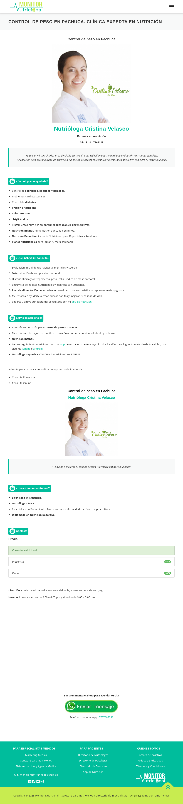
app (62, 344)
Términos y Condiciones (150, 766)
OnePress (135, 795)
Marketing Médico (36, 755)
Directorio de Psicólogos (93, 760)
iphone (25, 348)
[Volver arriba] (168, 787)
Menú (171, 6)
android (38, 348)
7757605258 (106, 717)
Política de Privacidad (150, 760)
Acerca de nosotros (150, 755)
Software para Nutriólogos (36, 760)
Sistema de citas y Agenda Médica (36, 766)
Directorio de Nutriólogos (93, 755)
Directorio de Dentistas (93, 766)
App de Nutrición (93, 772)
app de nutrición (82, 301)
